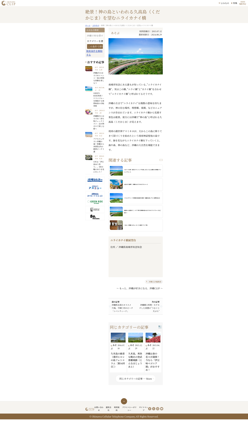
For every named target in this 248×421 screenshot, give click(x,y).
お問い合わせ (98, 408)
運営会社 (108, 408)
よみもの (225, 3)
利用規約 (116, 408)
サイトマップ (143, 408)
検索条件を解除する (94, 52)
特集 (235, 3)
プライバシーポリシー (129, 408)
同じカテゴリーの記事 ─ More (135, 378)
